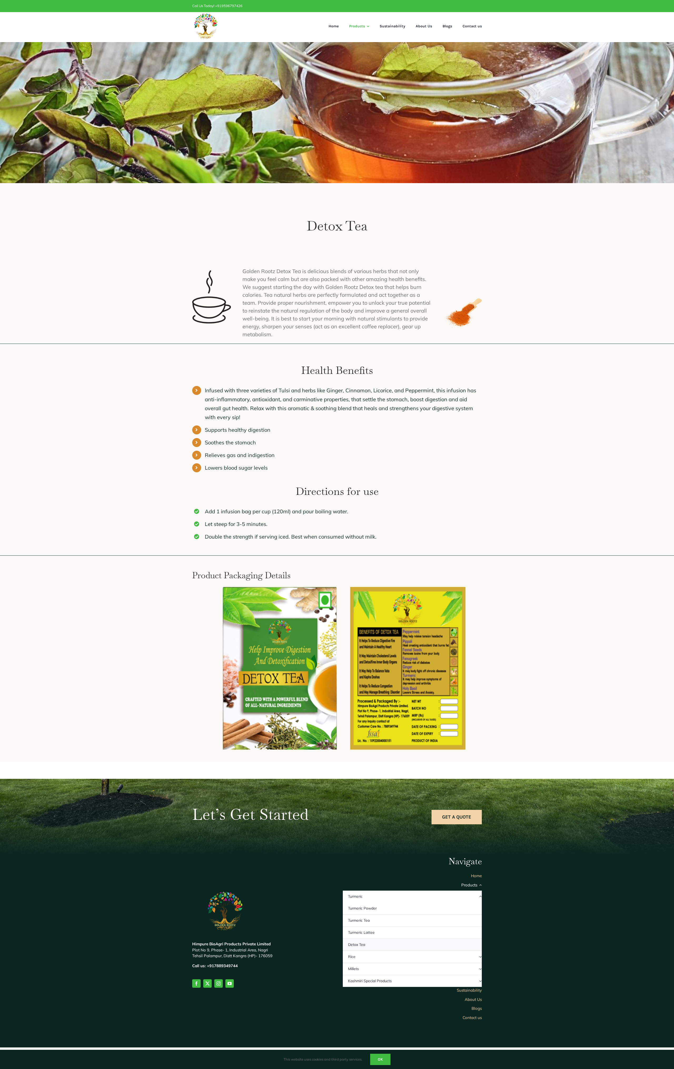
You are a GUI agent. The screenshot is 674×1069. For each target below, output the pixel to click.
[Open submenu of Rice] (480, 957)
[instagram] (218, 983)
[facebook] (196, 983)
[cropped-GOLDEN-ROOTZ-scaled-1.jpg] (205, 15)
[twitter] (207, 983)
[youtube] (229, 983)
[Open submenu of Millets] (480, 969)
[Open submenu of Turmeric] (480, 896)
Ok (380, 1059)
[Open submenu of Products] (479, 886)
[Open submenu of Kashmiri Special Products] (480, 981)
